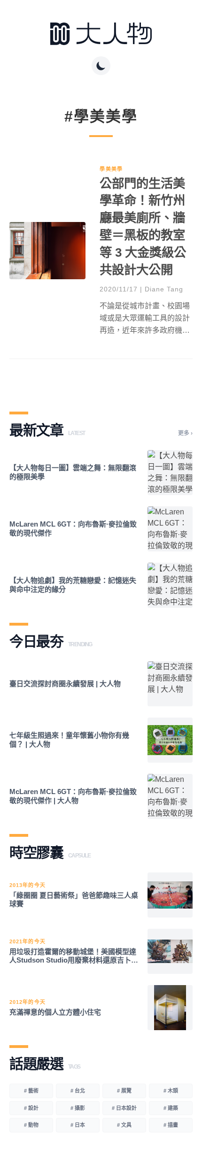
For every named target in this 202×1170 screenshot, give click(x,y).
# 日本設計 (124, 1108)
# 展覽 (124, 1091)
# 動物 (31, 1125)
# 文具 (124, 1125)
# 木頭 (170, 1091)
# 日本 (77, 1125)
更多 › (185, 433)
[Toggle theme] (101, 65)
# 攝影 (77, 1108)
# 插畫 (170, 1125)
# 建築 (170, 1108)
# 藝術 (31, 1091)
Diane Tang (164, 289)
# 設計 (31, 1108)
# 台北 (77, 1091)
